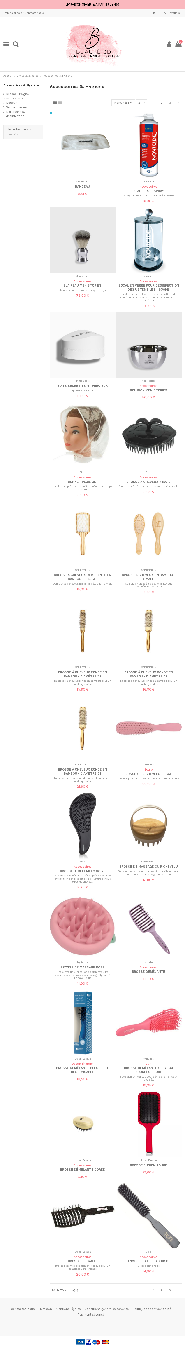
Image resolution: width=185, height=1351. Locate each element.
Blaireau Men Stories (83, 285)
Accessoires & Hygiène (21, 85)
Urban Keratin (82, 1058)
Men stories (83, 276)
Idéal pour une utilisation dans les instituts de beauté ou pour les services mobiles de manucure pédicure (149, 297)
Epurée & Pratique (82, 390)
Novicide (148, 181)
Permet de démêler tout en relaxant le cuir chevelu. (148, 486)
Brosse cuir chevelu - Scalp (148, 774)
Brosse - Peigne (17, 94)
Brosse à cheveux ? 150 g (149, 482)
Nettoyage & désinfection (15, 114)
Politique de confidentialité (151, 1309)
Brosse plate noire (149, 1265)
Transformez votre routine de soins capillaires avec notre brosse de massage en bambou (148, 873)
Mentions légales (68, 1309)
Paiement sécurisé (90, 1314)
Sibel (83, 472)
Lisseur (11, 103)
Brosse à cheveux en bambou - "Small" (148, 577)
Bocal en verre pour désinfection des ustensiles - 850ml (148, 287)
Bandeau (82, 186)
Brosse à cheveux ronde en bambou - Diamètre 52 (82, 771)
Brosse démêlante (148, 972)
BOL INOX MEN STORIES (148, 390)
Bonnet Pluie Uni (82, 482)
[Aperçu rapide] (86, 177)
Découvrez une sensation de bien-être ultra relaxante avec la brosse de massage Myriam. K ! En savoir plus (82, 975)
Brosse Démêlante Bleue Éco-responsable (82, 1070)
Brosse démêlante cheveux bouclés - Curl (148, 1070)
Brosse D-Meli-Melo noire (82, 871)
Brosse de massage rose (83, 967)
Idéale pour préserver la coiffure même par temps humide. (82, 488)
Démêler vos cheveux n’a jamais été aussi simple (82, 583)
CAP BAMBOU (82, 570)
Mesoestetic (83, 181)
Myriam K (148, 764)
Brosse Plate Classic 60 (149, 1261)
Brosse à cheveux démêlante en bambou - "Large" (82, 577)
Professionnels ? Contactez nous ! (24, 12)
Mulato (148, 962)
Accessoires (15, 98)
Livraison (45, 1309)
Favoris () (175, 12)
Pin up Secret (82, 380)
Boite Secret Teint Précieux (82, 386)
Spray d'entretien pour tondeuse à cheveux (148, 195)
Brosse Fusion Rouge (148, 1165)
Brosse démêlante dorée (82, 1170)
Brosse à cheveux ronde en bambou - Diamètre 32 (82, 674)
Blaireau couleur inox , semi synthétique (82, 290)
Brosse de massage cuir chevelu (148, 867)
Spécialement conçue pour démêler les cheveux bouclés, (148, 1078)
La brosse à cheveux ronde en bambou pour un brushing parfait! (82, 682)
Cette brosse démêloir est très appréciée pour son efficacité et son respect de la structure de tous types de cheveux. (82, 878)
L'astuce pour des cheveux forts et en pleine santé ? (148, 778)
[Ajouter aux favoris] (79, 177)
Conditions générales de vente (107, 1309)
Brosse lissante (82, 1261)
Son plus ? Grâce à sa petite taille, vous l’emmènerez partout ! (148, 585)
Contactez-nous (23, 1309)
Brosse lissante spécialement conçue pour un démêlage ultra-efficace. (82, 1267)
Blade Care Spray (148, 191)
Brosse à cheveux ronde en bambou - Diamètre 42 (148, 674)
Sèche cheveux (17, 107)
